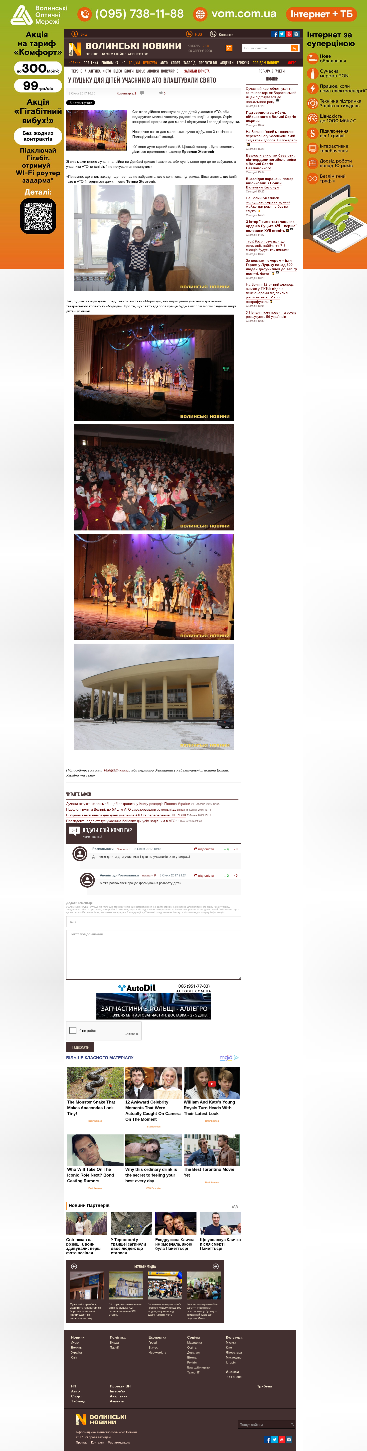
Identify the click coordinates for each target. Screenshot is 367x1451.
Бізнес (153, 1347)
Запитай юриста (196, 71)
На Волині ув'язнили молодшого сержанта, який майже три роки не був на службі (268, 204)
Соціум (193, 1337)
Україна (76, 1352)
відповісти (206, 849)
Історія (231, 1362)
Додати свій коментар (107, 830)
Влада (114, 1342)
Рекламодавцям (119, 1442)
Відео (117, 71)
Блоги (129, 71)
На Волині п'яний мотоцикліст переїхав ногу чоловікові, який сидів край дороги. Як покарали (271, 135)
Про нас (81, 1442)
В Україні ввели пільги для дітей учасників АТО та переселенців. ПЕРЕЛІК (126, 814)
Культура (234, 1337)
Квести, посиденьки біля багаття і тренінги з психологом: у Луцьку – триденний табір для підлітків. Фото (202, 1311)
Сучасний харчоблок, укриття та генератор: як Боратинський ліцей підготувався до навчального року (271, 95)
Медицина (194, 1342)
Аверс (291, 63)
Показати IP (124, 849)
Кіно (229, 1347)
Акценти (226, 63)
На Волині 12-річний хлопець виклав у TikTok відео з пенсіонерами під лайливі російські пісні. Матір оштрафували (270, 293)
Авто (164, 63)
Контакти (97, 1442)
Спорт (175, 63)
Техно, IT (193, 1372)
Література (234, 1352)
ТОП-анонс (233, 1376)
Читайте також (78, 794)
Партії (114, 1347)
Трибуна (243, 63)
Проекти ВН (208, 63)
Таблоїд (189, 63)
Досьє (140, 71)
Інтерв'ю (75, 71)
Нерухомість (157, 1352)
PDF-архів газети (272, 71)
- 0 (235, 849)
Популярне (169, 71)
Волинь (76, 1347)
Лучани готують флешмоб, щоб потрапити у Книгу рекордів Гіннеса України (128, 803)
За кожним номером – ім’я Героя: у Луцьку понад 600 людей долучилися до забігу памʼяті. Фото (164, 1309)
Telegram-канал (116, 770)
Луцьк (75, 1342)
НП (124, 63)
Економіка (109, 63)
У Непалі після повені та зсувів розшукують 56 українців (271, 314)
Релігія (192, 1362)
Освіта (191, 1347)
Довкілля (193, 1352)
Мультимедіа (145, 1266)
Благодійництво (198, 1367)
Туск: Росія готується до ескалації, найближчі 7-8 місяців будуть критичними (267, 245)
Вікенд (191, 1357)
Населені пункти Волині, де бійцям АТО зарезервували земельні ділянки (125, 809)
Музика (231, 1342)
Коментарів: (126, 93)
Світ (74, 1357)
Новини (272, 79)
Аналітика (93, 71)
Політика (91, 63)
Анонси (153, 71)
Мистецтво (233, 1357)
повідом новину (266, 63)
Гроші (153, 1342)
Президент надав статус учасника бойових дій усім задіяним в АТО (121, 820)
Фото (107, 71)
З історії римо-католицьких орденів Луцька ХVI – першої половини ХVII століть (126, 1309)
